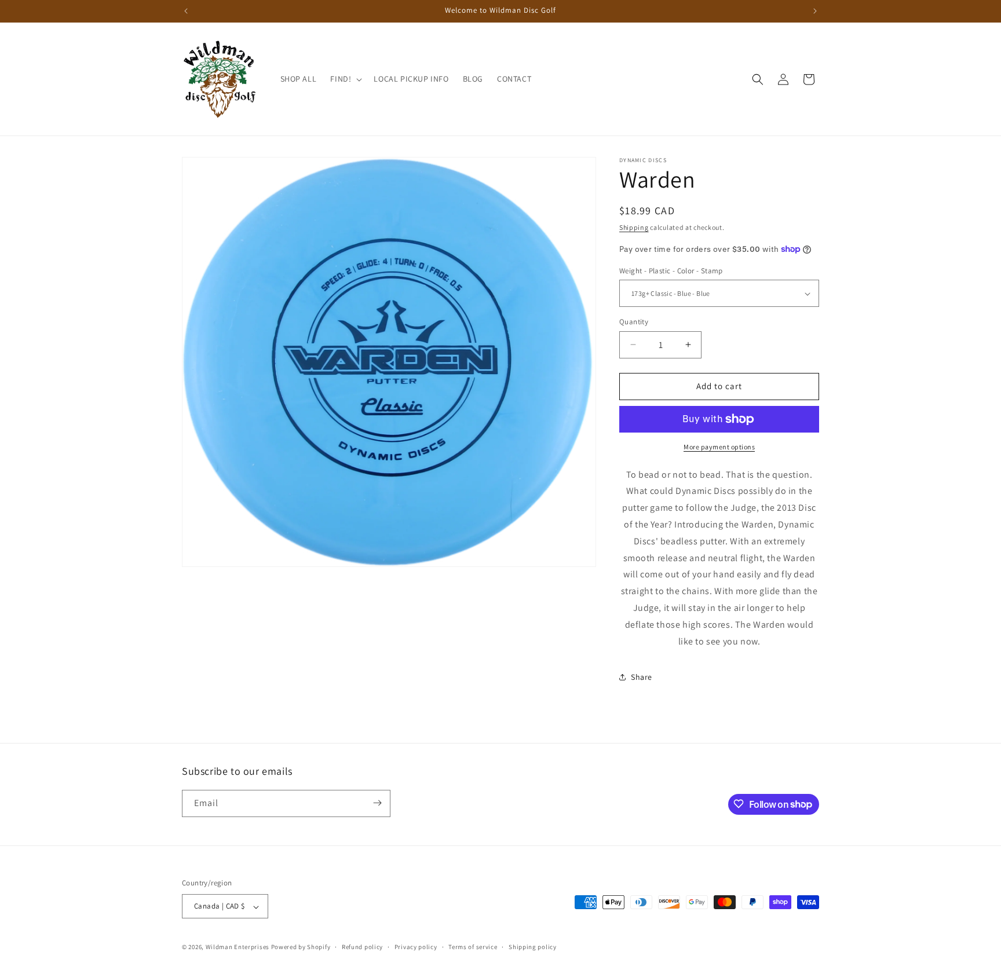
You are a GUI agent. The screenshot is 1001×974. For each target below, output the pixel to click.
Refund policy (362, 947)
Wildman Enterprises (237, 947)
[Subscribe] (377, 802)
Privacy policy (415, 947)
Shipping (634, 227)
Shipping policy (533, 947)
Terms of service (472, 947)
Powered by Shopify (301, 947)
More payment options (719, 446)
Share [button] (641, 677)
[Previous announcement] (186, 11)
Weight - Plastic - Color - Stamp (671, 271)
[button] (345, 79)
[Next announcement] (815, 11)
